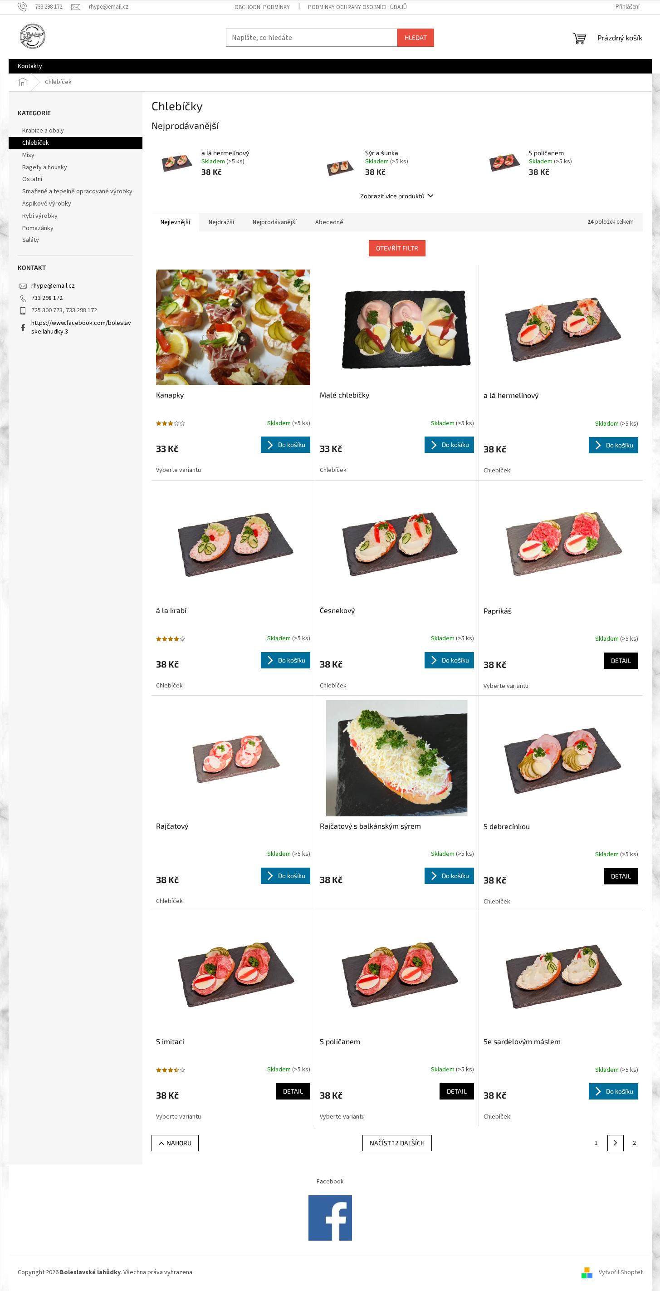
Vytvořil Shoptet (621, 1272)
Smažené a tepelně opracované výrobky (77, 191)
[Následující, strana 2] (615, 1143)
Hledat (416, 37)
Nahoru (178, 1143)
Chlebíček (35, 142)
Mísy (28, 155)
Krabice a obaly (43, 130)
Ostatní (32, 179)
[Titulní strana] (330, 1217)
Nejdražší (221, 222)
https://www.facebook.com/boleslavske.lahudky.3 (81, 327)
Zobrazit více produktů (392, 196)
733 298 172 (47, 298)
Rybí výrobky (40, 216)
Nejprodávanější (275, 222)
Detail (621, 660)
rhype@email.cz (53, 285)
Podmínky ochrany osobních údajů (357, 7)
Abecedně (329, 222)
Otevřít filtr (397, 248)
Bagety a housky (44, 167)
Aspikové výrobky (46, 203)
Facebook (330, 1181)
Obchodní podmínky (262, 7)
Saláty (30, 240)
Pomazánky (38, 228)
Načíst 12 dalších (397, 1143)
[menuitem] (30, 66)
